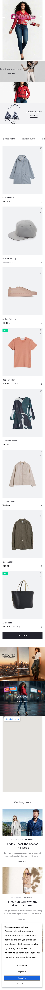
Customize (22, 965)
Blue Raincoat (8, 197)
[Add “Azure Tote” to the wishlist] (40, 573)
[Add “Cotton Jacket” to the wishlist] (40, 451)
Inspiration (28, 897)
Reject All (22, 971)
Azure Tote (7, 623)
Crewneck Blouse (9, 440)
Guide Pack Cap (9, 258)
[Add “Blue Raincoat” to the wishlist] (40, 148)
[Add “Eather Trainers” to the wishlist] (40, 269)
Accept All (22, 978)
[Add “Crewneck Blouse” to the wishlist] (40, 391)
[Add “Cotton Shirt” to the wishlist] (40, 512)
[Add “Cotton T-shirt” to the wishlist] (40, 330)
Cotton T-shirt (8, 380)
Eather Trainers (9, 319)
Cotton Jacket (8, 501)
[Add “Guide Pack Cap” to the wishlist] (40, 208)
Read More (22, 861)
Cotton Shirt (7, 562)
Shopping (28, 839)
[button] (40, 201)
